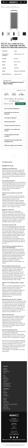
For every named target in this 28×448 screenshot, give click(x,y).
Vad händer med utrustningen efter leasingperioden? (13, 140)
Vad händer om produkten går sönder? (12, 130)
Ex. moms (19, 90)
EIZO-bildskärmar (7, 386)
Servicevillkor (6, 402)
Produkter (8, 6)
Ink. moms (24, 90)
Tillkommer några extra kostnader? (13, 145)
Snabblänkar (6, 388)
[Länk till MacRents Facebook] (10, 437)
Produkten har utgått (8, 103)
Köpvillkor (5, 401)
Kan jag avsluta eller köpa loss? (12, 125)
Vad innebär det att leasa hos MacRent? (11, 113)
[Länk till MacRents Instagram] (14, 437)
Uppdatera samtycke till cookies (17, 445)
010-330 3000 (14, 431)
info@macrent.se (14, 432)
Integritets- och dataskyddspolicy (10, 404)
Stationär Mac (13, 6)
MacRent (2, 6)
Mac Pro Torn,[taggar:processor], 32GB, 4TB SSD (10, 7)
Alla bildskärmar (6, 384)
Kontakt (5, 399)
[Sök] (6, 2)
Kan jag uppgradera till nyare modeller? (11, 135)
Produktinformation (7, 162)
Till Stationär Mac (20, 103)
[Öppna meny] (3, 2)
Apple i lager (6, 407)
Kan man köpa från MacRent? (12, 108)
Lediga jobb (5, 405)
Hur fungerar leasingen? (10, 117)
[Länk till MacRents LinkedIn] (17, 437)
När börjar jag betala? (9, 121)
